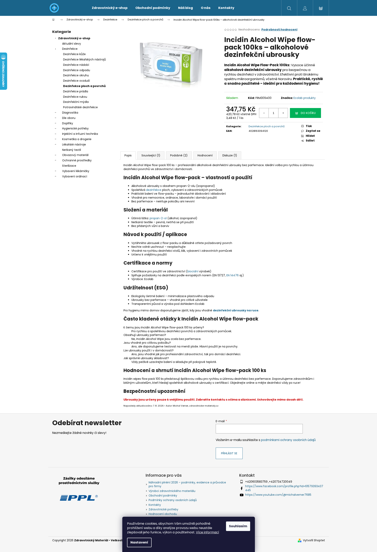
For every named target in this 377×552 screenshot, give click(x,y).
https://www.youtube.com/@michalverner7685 (278, 495)
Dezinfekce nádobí (76, 65)
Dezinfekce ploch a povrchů (84, 86)
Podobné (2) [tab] (179, 155)
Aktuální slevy (71, 44)
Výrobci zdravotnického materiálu (172, 491)
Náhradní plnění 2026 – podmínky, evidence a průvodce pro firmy (187, 484)
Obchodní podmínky (163, 495)
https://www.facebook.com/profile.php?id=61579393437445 (284, 488)
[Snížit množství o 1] (264, 113)
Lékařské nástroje (74, 144)
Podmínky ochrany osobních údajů (173, 500)
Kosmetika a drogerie (76, 139)
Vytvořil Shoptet (314, 540)
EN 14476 (232, 275)
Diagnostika (70, 113)
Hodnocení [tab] (205, 155)
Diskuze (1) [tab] (229, 155)
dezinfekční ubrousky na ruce (235, 310)
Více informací (207, 532)
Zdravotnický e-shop (74, 38)
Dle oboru (68, 118)
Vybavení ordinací (74, 176)
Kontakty (155, 505)
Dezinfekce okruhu (76, 75)
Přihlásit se (229, 453)
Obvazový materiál (75, 155)
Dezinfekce (70, 49)
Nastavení (139, 542)
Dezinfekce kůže (74, 54)
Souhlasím (238, 526)
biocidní (192, 271)
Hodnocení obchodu (163, 514)
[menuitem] (109, 8)
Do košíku (308, 113)
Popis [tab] (128, 155)
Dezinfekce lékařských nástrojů (84, 59)
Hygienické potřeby (75, 128)
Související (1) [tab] (150, 155)
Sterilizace (69, 166)
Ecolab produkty (304, 98)
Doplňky (67, 123)
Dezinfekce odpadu (76, 70)
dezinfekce (153, 190)
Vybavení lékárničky (75, 171)
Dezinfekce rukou (75, 97)
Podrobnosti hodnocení (279, 30)
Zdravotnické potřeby (163, 509)
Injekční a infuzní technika (80, 134)
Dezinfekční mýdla (76, 102)
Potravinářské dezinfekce (80, 107)
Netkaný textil (71, 150)
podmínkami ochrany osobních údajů (288, 440)
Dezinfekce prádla (75, 91)
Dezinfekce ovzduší (76, 81)
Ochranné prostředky (77, 160)
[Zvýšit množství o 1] (283, 113)
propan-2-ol (158, 218)
